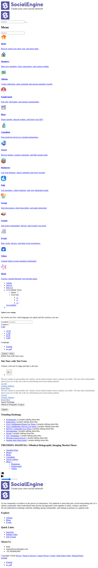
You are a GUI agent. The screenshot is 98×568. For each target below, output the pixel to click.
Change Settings (7, 386)
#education (10, 422)
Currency (5, 324)
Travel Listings (12, 459)
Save (12, 354)
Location (4, 322)
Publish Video (11, 534)
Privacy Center (49, 556)
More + (9, 462)
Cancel (4, 354)
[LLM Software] (9, 372)
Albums (9, 518)
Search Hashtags (7, 402)
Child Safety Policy (64, 556)
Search (4, 410)
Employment (16, 466)
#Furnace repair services (16, 438)
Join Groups (11, 537)
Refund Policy (78, 556)
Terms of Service (29, 556)
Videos (14, 469)
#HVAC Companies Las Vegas (19, 429)
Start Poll (10, 532)
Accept (4, 384)
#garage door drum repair (16, 440)
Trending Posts (12, 450)
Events (9, 522)
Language (5, 342)
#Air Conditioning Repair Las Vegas (21, 424)
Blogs (8, 455)
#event (9, 433)
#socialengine (12, 431)
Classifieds (10, 457)
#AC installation (13, 436)
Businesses (15, 464)
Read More (5, 388)
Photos (9, 452)
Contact (40, 556)
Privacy (19, 556)
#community (11, 419)
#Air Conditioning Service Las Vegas (21, 426)
